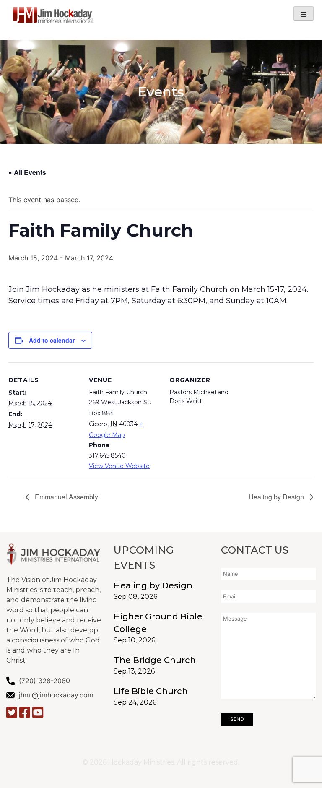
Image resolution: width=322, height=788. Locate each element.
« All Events (27, 172)
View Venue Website (119, 466)
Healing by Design (277, 497)
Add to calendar (52, 340)
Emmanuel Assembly (65, 497)
